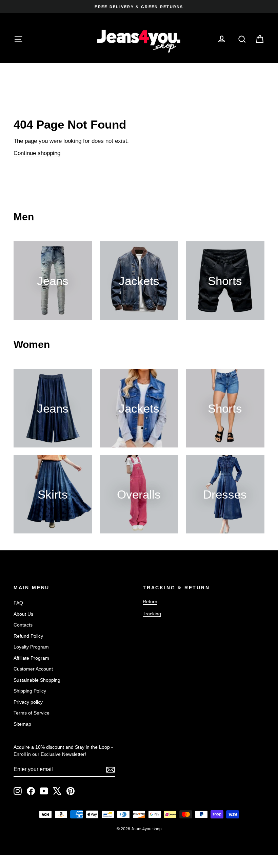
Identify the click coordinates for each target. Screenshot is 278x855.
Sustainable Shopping (37, 680)
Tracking (152, 613)
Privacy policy (28, 702)
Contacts (23, 625)
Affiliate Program (31, 658)
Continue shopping (37, 153)
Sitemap (22, 724)
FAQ (18, 603)
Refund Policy (28, 636)
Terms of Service (31, 713)
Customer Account (33, 669)
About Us (23, 614)
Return (150, 601)
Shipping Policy (30, 691)
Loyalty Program (31, 647)
